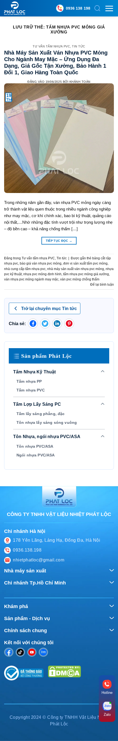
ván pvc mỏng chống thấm (79, 279)
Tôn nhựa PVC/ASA (34, 446)
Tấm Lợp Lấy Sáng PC (37, 404)
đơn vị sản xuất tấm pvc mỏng (85, 263)
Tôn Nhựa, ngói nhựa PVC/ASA (46, 436)
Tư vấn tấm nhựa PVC (51, 46)
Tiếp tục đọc (59, 240)
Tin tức (78, 46)
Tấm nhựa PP (29, 381)
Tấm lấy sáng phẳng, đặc (40, 413)
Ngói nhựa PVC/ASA (35, 455)
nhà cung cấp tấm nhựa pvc (25, 269)
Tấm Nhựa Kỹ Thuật (34, 372)
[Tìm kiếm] (97, 8)
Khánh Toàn (80, 81)
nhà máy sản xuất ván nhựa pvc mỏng (75, 269)
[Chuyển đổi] (103, 372)
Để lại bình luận (102, 284)
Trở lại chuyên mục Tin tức (49, 308)
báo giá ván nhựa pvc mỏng (40, 263)
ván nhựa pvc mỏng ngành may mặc (31, 279)
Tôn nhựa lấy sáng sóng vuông (46, 422)
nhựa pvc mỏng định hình (42, 274)
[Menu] (109, 8)
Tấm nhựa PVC (30, 390)
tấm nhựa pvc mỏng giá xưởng (86, 274)
